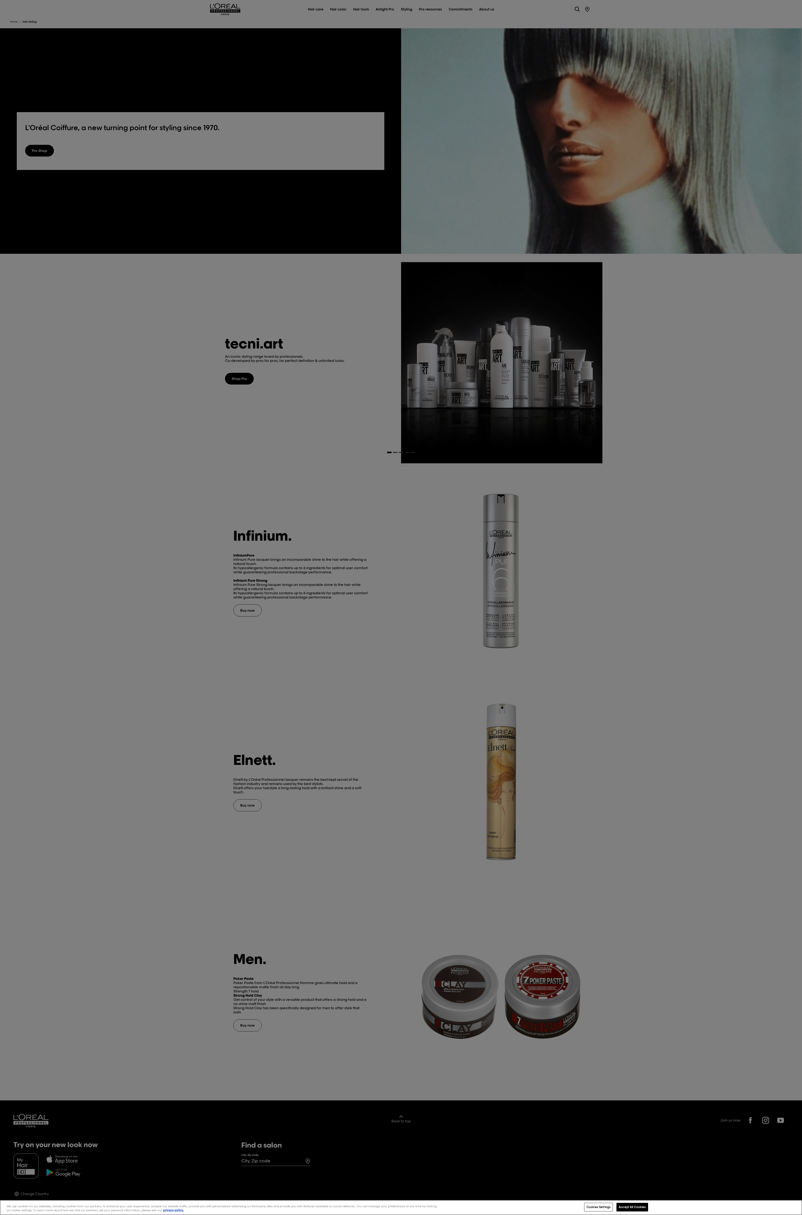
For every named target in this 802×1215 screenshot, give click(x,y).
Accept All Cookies (632, 1207)
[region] (401, 1207)
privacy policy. (173, 1210)
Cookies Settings (598, 1207)
